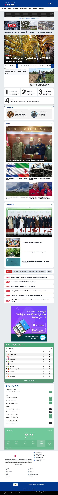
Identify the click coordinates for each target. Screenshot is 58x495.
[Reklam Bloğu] (29, 323)
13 (33, 66)
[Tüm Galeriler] (51, 204)
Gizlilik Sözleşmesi (34, 474)
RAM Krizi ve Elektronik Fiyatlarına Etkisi (44, 115)
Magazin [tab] (51, 271)
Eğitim (31, 468)
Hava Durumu (39, 452)
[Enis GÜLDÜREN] (34, 114)
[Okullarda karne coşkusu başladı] (13, 242)
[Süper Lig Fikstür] (51, 386)
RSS (16, 484)
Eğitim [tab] (16, 271)
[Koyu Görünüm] (48, 3)
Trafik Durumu (39, 454)
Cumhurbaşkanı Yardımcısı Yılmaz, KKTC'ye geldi (13, 93)
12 (31, 66)
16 (40, 66)
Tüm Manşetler (39, 457)
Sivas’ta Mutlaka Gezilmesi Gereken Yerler (21, 115)
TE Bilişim (32, 489)
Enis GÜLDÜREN (43, 112)
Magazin (32, 471)
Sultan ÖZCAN (19, 112)
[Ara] (50, 3)
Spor (30, 8)
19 (47, 66)
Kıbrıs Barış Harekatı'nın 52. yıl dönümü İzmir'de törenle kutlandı (31, 93)
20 (50, 66)
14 (36, 66)
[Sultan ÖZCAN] (10, 114)
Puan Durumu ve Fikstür (41, 455)
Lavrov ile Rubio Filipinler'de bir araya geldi (23, 286)
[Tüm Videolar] (51, 123)
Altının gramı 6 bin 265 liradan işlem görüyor (23, 281)
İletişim (31, 476)
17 (43, 66)
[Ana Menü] (52, 3)
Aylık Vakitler (9, 448)
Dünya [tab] (9, 271)
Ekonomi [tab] (23, 271)
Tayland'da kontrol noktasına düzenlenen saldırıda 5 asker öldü (29, 277)
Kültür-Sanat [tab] (40, 271)
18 (45, 66)
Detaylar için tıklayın (29, 380)
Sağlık (7, 473)
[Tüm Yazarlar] (51, 107)
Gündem (3, 8)
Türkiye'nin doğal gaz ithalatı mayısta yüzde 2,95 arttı (47, 93)
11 (28, 66)
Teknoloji (41, 8)
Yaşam (35, 8)
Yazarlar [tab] (10, 107)
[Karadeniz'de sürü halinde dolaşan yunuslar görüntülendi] (13, 262)
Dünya (9, 8)
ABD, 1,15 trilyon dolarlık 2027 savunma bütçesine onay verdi (28, 291)
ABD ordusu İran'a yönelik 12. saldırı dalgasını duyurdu (26, 295)
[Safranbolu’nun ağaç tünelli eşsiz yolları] (13, 252)
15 (38, 66)
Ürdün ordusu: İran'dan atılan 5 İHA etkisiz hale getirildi (24, 101)
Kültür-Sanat (23, 8)
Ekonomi (15, 8)
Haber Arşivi (38, 460)
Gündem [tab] (31, 271)
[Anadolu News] (9, 3)
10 (26, 66)
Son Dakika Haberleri (40, 459)
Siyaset (31, 473)
